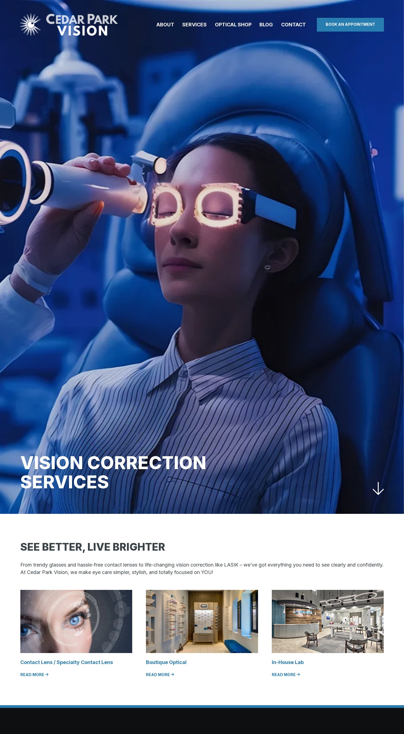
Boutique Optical (166, 662)
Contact (293, 24)
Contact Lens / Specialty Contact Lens (66, 662)
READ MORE (32, 674)
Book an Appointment (350, 24)
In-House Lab (288, 662)
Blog (266, 24)
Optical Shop (233, 24)
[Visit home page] (69, 25)
